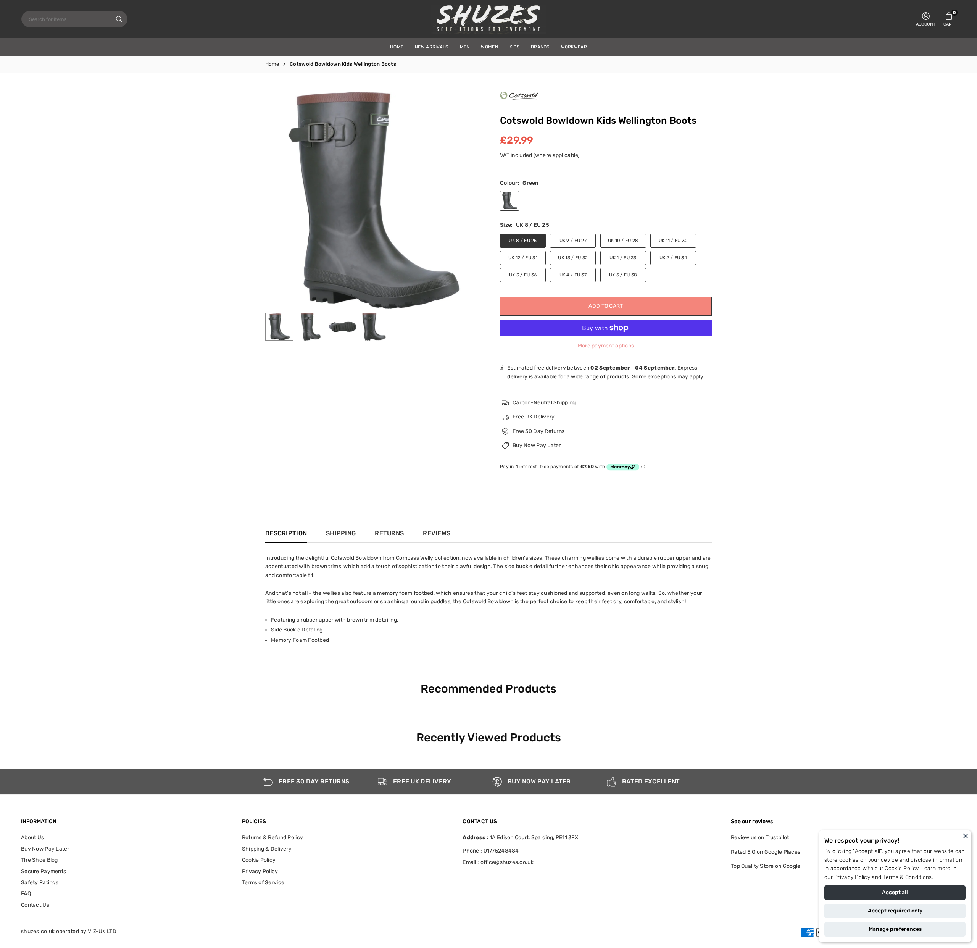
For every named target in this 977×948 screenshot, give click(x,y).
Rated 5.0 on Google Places (765, 852)
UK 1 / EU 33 (622, 257)
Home (272, 64)
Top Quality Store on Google (766, 866)
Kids (514, 47)
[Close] (965, 835)
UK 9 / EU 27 (573, 240)
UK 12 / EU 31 (522, 257)
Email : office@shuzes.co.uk (498, 862)
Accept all (895, 892)
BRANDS (540, 47)
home (396, 47)
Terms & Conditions (907, 877)
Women (489, 47)
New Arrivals (431, 47)
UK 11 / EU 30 (673, 240)
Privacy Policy (852, 877)
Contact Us (35, 905)
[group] (374, 200)
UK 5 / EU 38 (623, 275)
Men (465, 47)
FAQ (26, 893)
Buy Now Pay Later (45, 849)
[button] (949, 19)
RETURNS (389, 533)
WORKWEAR (574, 47)
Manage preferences (895, 929)
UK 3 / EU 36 (523, 275)
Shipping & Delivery (267, 849)
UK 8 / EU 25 (523, 240)
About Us (32, 837)
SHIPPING (341, 533)
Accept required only (895, 911)
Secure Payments (43, 871)
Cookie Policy (901, 868)
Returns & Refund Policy (272, 837)
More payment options (606, 345)
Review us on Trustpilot (760, 837)
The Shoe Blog (39, 860)
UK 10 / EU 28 (623, 240)
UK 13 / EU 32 (573, 257)
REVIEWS (436, 533)
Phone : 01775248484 (491, 851)
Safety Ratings (39, 882)
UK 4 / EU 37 (573, 275)
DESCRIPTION (286, 533)
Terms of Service (263, 882)
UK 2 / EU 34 (673, 257)
